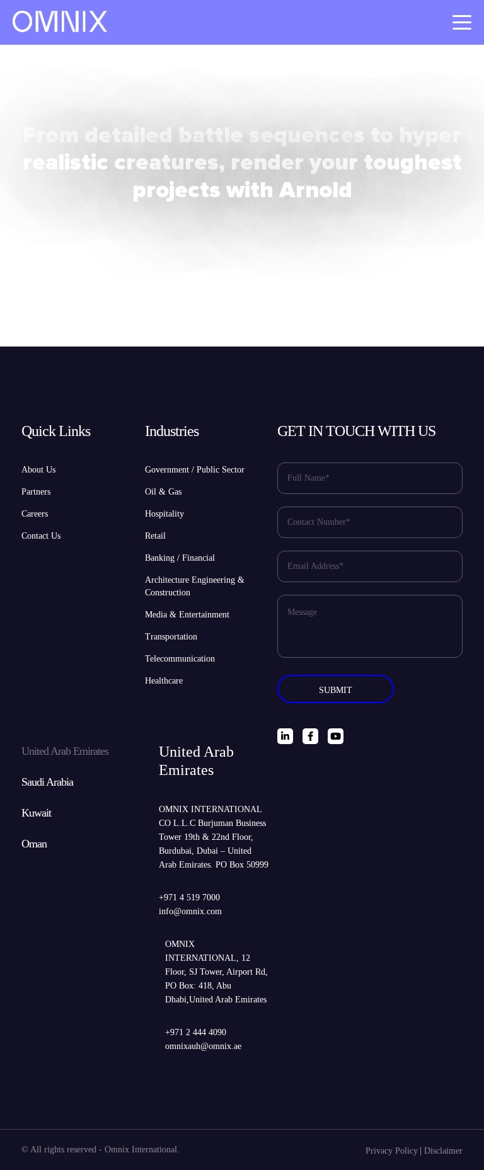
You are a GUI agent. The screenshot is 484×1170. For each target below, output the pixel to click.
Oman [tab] (34, 843)
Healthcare (164, 680)
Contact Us (40, 536)
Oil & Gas (163, 491)
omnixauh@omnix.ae (203, 1046)
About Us (38, 469)
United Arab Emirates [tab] (64, 751)
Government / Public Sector (195, 469)
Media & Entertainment (187, 614)
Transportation (171, 636)
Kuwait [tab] (36, 812)
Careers (34, 514)
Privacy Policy (392, 1151)
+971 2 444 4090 (195, 1032)
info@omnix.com (190, 911)
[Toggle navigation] (461, 22)
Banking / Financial (180, 558)
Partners (35, 491)
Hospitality (164, 514)
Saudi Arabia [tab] (47, 782)
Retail (155, 536)
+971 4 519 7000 (189, 897)
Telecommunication (180, 658)
